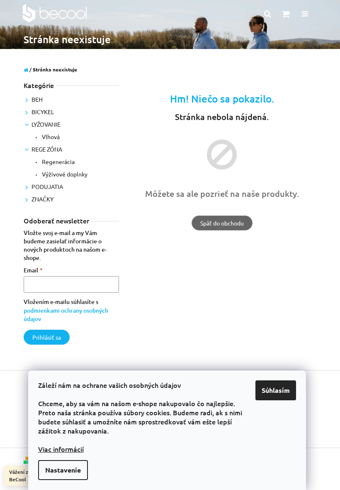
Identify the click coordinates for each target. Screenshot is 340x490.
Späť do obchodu (222, 223)
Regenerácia (58, 161)
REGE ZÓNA (47, 149)
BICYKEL (43, 111)
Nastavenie (63, 470)
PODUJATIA (47, 186)
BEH (37, 99)
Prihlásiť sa (46, 337)
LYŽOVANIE (46, 124)
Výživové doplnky (64, 174)
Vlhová (50, 136)
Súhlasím (276, 390)
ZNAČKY (42, 199)
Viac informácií (61, 448)
